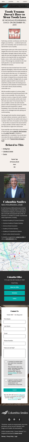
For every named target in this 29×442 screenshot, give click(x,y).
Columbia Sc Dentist (8, 151)
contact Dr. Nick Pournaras (19, 131)
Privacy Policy (12, 373)
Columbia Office (14, 277)
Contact (25, 1)
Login (16, 436)
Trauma (5, 154)
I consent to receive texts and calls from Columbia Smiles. (15, 368)
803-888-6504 (21, 394)
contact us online (20, 237)
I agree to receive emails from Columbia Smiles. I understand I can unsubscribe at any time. (15, 382)
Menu (3, 1)
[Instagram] (14, 419)
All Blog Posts (6, 149)
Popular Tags (14, 159)
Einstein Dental (18, 433)
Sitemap (3, 436)
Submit (14, 390)
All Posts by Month (14, 162)
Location (11, 1)
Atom (14, 164)
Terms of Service (12, 399)
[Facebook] (19, 419)
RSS (14, 167)
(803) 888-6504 (10, 239)
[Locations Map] (14, 256)
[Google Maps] (9, 419)
